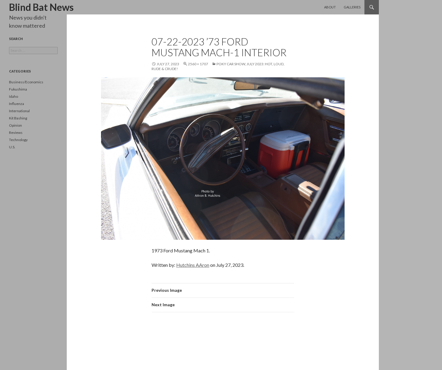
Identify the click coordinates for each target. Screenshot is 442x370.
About (330, 7)
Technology (18, 139)
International (19, 111)
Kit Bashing (18, 118)
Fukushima (18, 89)
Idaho (13, 96)
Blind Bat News (41, 7)
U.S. (12, 147)
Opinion (15, 125)
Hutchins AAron (192, 265)
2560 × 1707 (198, 64)
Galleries (352, 7)
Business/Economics (26, 82)
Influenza (16, 103)
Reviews (16, 132)
